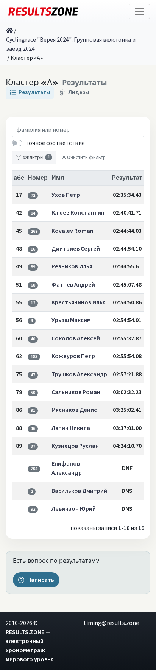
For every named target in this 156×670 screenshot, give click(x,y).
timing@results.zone (111, 623)
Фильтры (36, 157)
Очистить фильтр (86, 157)
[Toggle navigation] (139, 11)
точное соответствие (55, 143)
